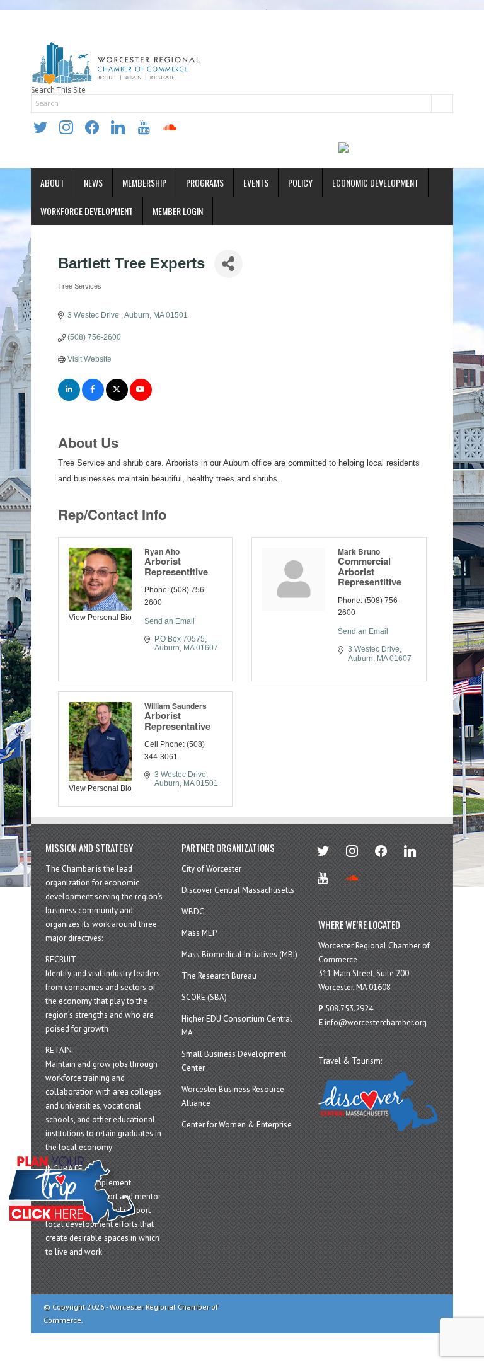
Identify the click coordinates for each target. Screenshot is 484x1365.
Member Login (178, 210)
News (93, 182)
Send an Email (169, 621)
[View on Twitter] (117, 398)
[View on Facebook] (93, 398)
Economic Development (375, 182)
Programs (205, 182)
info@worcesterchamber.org (376, 1022)
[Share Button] (228, 264)
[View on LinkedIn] (69, 398)
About (52, 182)
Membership (144, 182)
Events (255, 182)
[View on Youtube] (141, 398)
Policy (300, 182)
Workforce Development (86, 210)
